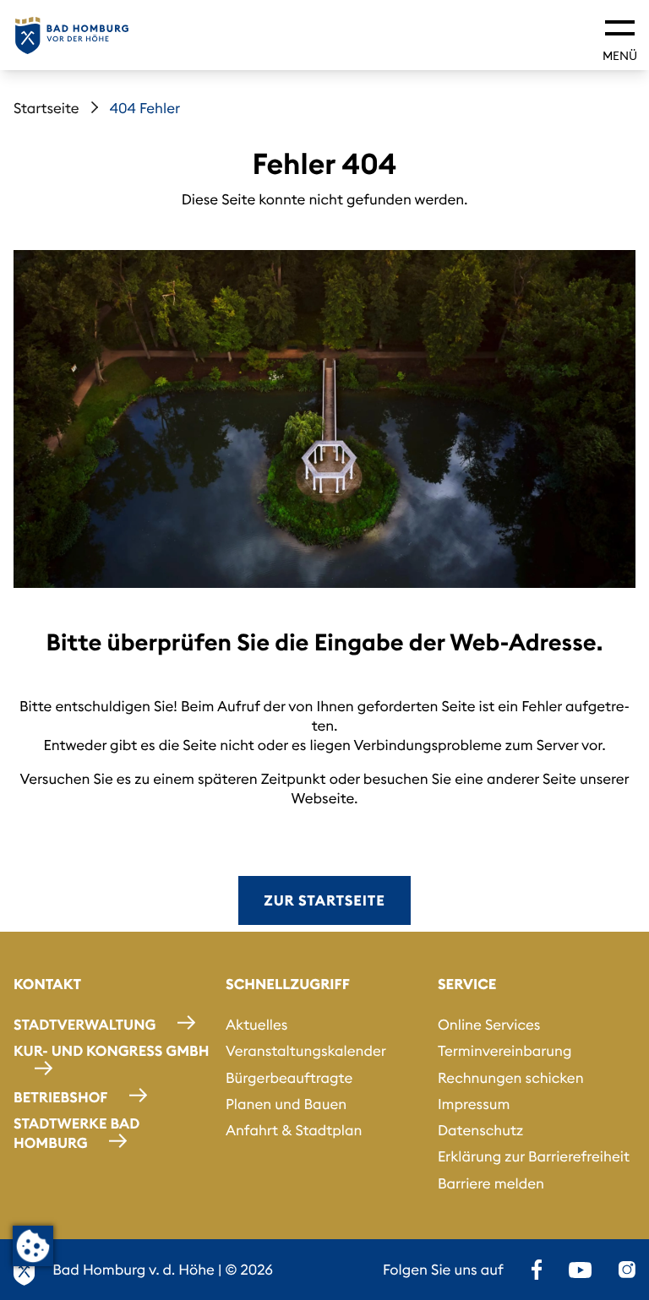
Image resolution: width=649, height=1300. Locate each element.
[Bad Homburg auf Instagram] (627, 1269)
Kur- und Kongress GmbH (112, 1051)
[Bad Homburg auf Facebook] (536, 1269)
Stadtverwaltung (84, 1024)
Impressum (474, 1104)
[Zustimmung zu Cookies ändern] (33, 1246)
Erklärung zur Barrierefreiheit (534, 1156)
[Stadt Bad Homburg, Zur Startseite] (71, 35)
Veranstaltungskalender (306, 1051)
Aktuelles (256, 1024)
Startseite (46, 108)
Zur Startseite (324, 900)
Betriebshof (60, 1097)
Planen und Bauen (286, 1104)
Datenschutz (480, 1130)
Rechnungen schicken (511, 1078)
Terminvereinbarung (505, 1051)
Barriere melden (491, 1183)
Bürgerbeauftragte (289, 1078)
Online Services (489, 1024)
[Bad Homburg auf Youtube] (580, 1269)
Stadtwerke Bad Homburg (76, 1133)
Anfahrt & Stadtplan (294, 1130)
